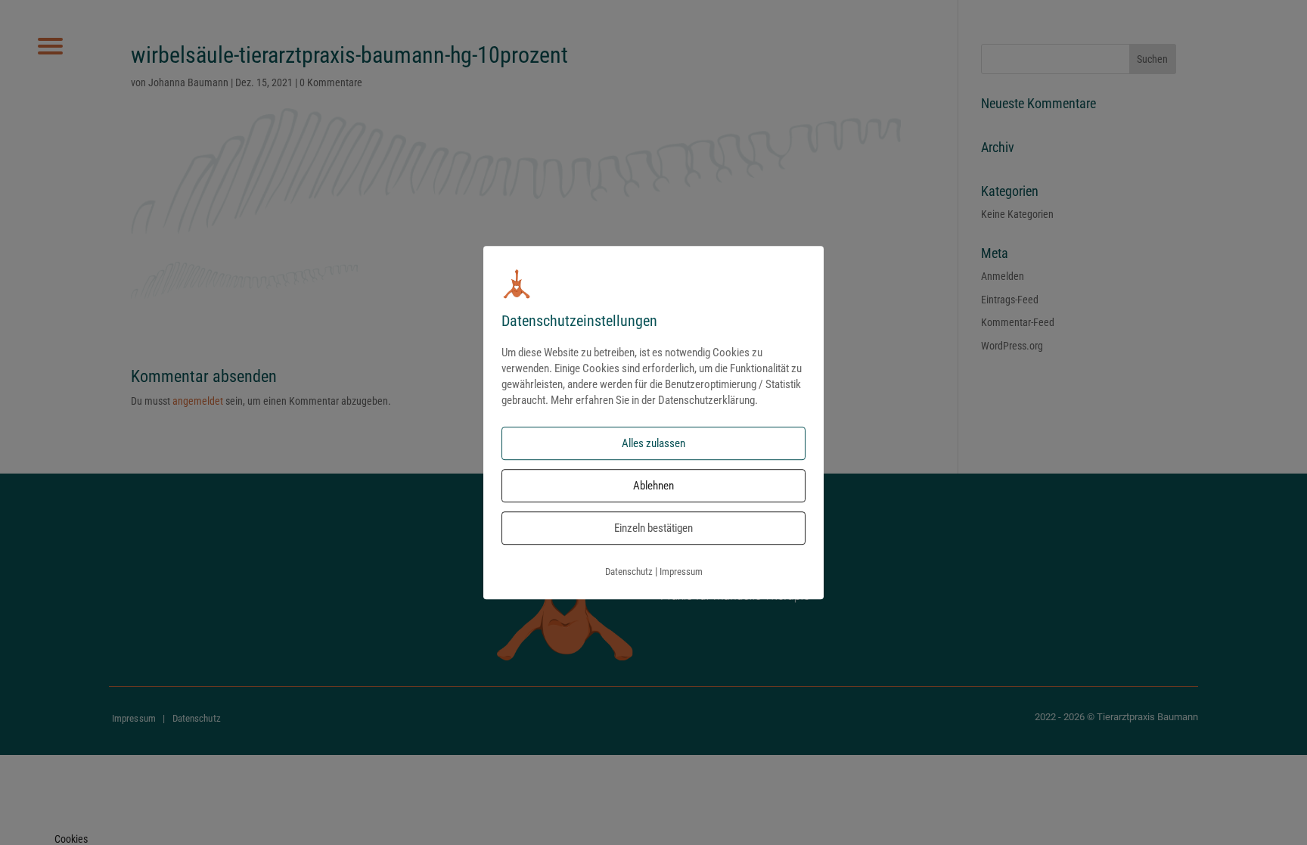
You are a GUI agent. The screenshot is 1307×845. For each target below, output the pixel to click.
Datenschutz (629, 572)
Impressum (681, 572)
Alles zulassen (653, 444)
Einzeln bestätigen (653, 529)
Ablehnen (653, 486)
